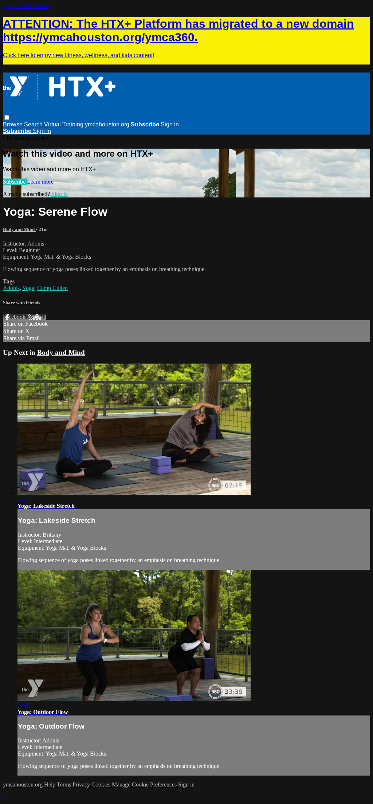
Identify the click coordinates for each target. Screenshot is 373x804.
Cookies (101, 784)
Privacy (81, 784)
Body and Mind (19, 229)
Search (34, 124)
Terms (64, 784)
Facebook (15, 317)
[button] (6, 117)
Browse (13, 124)
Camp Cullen (52, 288)
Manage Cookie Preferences (145, 784)
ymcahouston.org (107, 124)
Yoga (28, 288)
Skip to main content (26, 6)
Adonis (11, 288)
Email (39, 317)
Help (50, 784)
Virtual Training (63, 124)
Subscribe (15, 182)
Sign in (170, 124)
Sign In (42, 131)
